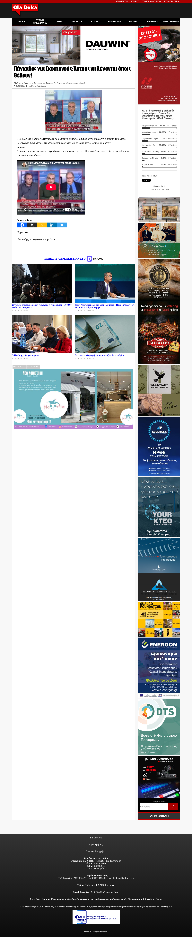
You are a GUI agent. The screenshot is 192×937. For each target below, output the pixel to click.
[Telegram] (62, 225)
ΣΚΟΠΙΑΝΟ (33, 366)
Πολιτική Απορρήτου (96, 851)
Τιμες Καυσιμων (151, 1)
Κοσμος (96, 21)
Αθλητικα (152, 21)
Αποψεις (133, 21)
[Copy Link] (42, 225)
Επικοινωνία (96, 837)
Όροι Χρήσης (96, 844)
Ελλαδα (77, 21)
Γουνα (59, 21)
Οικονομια (114, 21)
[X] (32, 225)
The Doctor (32, 86)
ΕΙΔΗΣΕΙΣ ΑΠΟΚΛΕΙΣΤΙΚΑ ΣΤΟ (65, 258)
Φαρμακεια (121, 1)
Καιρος (135, 1)
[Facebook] (22, 225)
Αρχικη (21, 21)
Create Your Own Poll (159, 189)
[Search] (173, 806)
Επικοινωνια (171, 1)
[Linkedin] (52, 225)
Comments (159, 186)
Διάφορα (42, 86)
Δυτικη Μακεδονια (40, 21)
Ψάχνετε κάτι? (159, 801)
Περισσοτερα (171, 21)
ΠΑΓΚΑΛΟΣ (19, 366)
